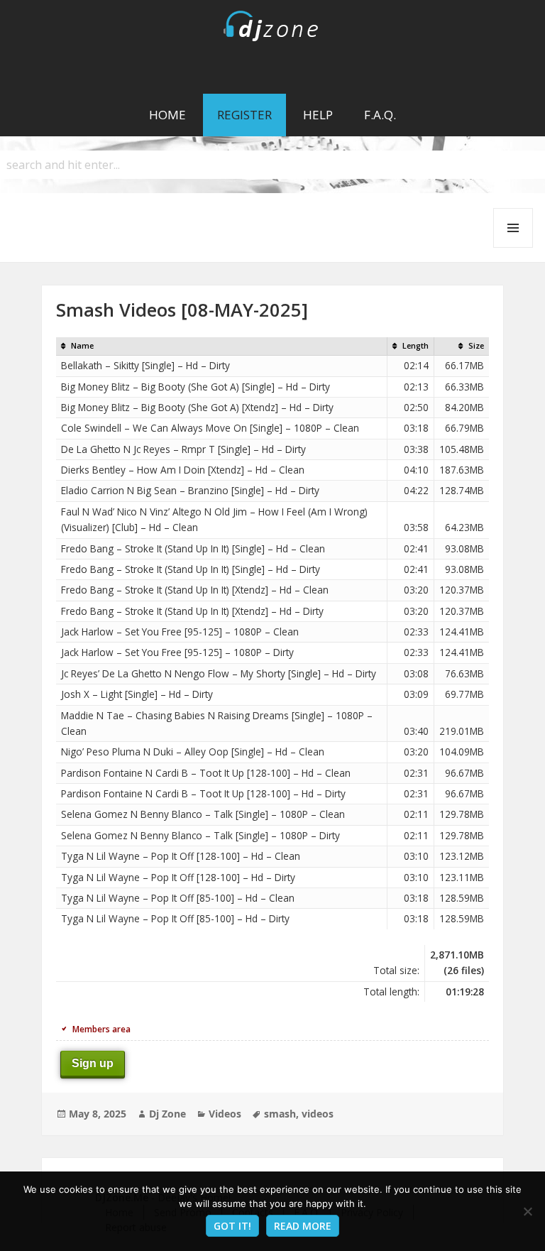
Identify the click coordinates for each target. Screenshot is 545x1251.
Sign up (93, 1063)
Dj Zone (167, 1113)
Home (167, 114)
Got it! (232, 1226)
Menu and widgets (513, 247)
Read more (302, 1226)
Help (318, 114)
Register (244, 114)
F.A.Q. (380, 114)
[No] (527, 1211)
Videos (225, 1113)
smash (280, 1113)
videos (318, 1113)
